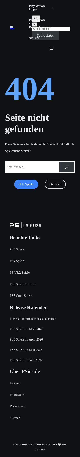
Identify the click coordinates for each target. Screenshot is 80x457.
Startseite (55, 184)
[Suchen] (66, 167)
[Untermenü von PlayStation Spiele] (53, 8)
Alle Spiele (26, 184)
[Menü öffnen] (51, 48)
